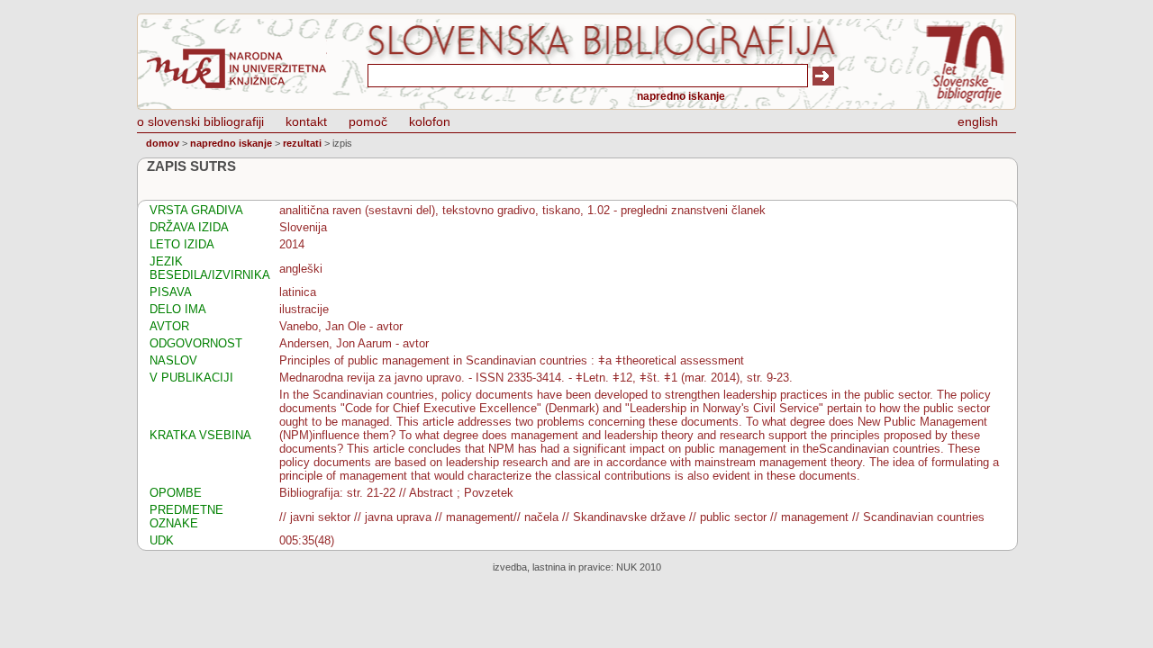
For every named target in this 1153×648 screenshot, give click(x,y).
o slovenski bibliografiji (200, 121)
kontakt (306, 121)
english (978, 121)
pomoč (368, 121)
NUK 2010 (638, 567)
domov (162, 143)
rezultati (302, 143)
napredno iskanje (681, 96)
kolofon (429, 121)
